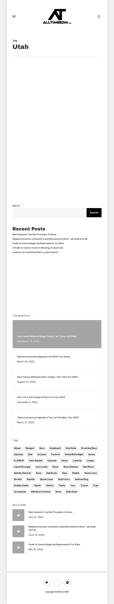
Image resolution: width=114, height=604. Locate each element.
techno (49, 485)
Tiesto (61, 485)
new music (88, 467)
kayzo (64, 460)
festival (55, 454)
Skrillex (18, 479)
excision (41, 454)
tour (72, 485)
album (17, 448)
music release (71, 467)
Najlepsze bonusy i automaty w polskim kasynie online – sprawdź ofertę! (49, 239)
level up (77, 460)
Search (16, 206)
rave (38, 473)
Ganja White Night (74, 454)
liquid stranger (22, 467)
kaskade (52, 460)
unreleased (20, 492)
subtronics (64, 479)
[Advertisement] (57, 173)
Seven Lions (90, 473)
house (91, 454)
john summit (35, 460)
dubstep (18, 454)
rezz (64, 473)
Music (55, 467)
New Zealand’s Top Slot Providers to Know (34, 234)
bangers (30, 448)
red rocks (51, 473)
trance (84, 485)
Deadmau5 (55, 448)
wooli (58, 492)
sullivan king (81, 479)
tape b (37, 485)
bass (42, 448)
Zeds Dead (71, 492)
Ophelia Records (22, 473)
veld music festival (40, 492)
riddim (75, 473)
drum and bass (89, 448)
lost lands (42, 467)
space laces (46, 479)
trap (95, 485)
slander (31, 479)
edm (30, 454)
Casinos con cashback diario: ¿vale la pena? (35, 252)
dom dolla (71, 448)
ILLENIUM (19, 460)
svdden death (21, 485)
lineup (90, 460)
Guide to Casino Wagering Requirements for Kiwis (38, 243)
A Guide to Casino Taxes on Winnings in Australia (37, 248)
